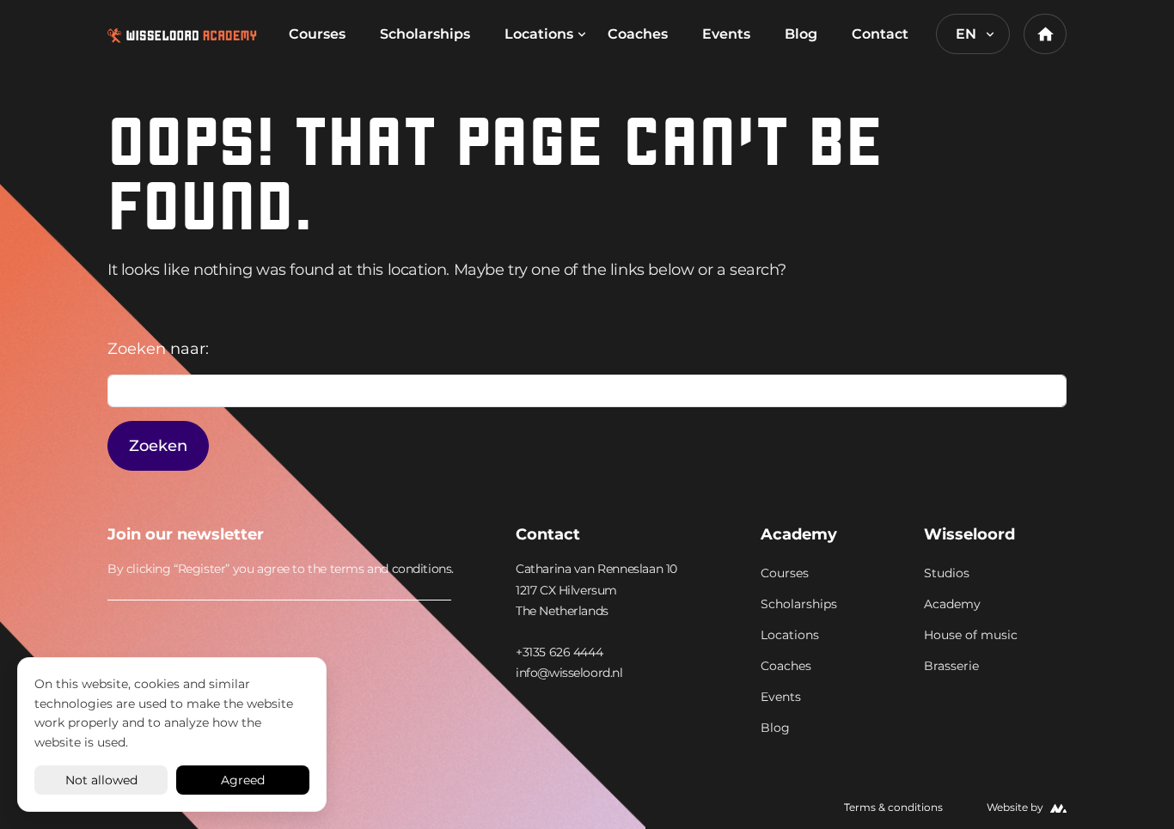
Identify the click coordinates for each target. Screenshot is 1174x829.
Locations (538, 34)
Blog (801, 34)
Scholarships (425, 34)
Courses (317, 34)
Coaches (638, 34)
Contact (880, 34)
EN (966, 34)
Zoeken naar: (158, 348)
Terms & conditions (893, 807)
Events (726, 34)
